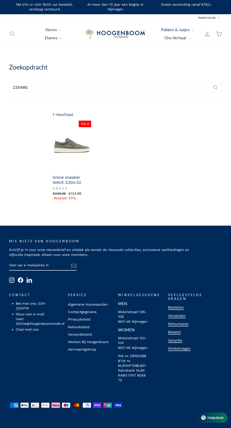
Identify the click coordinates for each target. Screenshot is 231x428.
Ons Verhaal (175, 37)
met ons (32, 329)
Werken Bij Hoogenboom (88, 342)
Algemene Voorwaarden (88, 304)
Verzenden (177, 316)
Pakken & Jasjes (176, 29)
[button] (212, 417)
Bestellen (176, 307)
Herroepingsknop (82, 349)
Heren (51, 29)
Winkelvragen (179, 348)
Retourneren (178, 324)
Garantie (175, 340)
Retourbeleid (79, 327)
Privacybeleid (79, 319)
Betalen (174, 332)
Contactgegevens (82, 312)
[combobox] (115, 87)
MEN (122, 303)
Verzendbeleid (80, 334)
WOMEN (126, 329)
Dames (52, 37)
